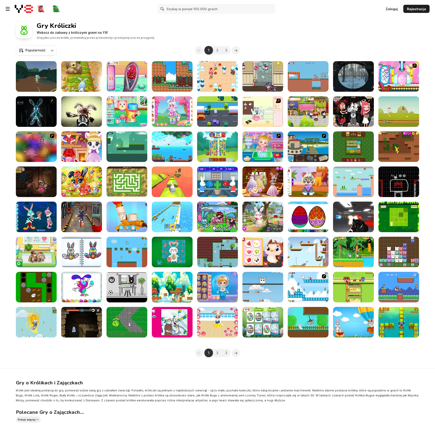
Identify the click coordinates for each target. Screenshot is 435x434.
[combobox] (36, 50)
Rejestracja (416, 9)
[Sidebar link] (7, 8)
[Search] (162, 9)
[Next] (236, 50)
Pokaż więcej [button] (26, 419)
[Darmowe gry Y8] (23, 9)
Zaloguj (392, 9)
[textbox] (36, 50)
